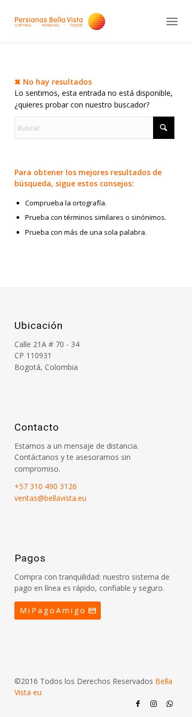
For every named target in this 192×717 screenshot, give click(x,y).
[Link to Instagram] (154, 704)
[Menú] (172, 21)
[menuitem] (172, 21)
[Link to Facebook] (138, 704)
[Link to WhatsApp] (170, 704)
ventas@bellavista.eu (50, 498)
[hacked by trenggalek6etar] (79, 21)
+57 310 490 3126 (45, 486)
